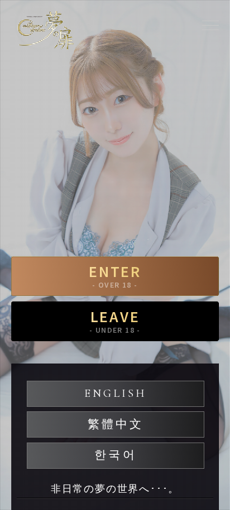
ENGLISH (115, 393)
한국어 (115, 455)
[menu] (210, 25)
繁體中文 (115, 424)
